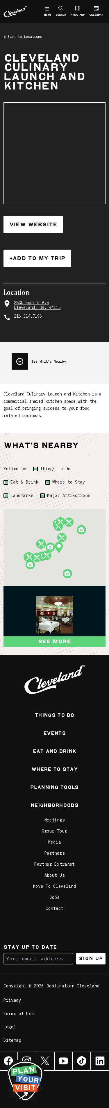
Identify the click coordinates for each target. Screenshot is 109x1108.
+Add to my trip (37, 258)
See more (54, 641)
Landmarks (21, 495)
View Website (33, 224)
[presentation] (59, 359)
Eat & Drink (24, 482)
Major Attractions (68, 495)
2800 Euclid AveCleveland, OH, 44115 (37, 305)
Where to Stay (68, 482)
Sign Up (91, 958)
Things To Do (55, 468)
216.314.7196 (28, 316)
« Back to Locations (22, 36)
